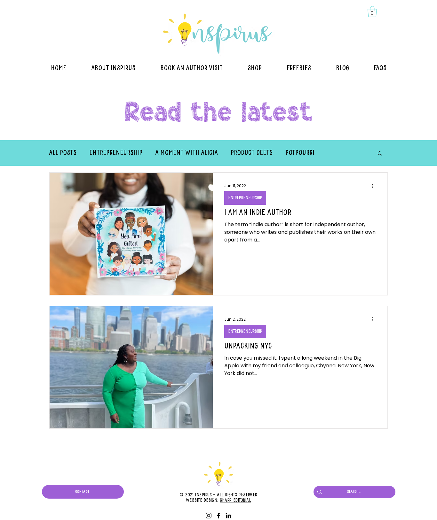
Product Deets (252, 153)
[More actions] (375, 186)
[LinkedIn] (228, 515)
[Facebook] (218, 515)
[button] (372, 11)
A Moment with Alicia (186, 153)
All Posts (62, 153)
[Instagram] (208, 515)
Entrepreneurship (115, 153)
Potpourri (299, 153)
